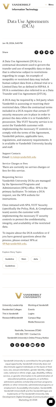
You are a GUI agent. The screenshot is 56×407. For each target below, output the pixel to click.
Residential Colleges (12, 310)
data (36, 259)
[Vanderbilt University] (28, 296)
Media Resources (36, 322)
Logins (31, 314)
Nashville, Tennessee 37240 (28, 330)
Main (24, 259)
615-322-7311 (21, 334)
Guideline (9, 259)
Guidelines (10, 266)
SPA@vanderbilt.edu (14, 243)
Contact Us (35, 334)
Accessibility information (28, 388)
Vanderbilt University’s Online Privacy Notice (28, 338)
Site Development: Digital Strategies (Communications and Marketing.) (28, 397)
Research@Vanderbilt (12, 318)
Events (31, 310)
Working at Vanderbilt (38, 305)
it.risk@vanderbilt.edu (23, 157)
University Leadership (12, 305)
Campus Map (34, 318)
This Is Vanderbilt (10, 314)
